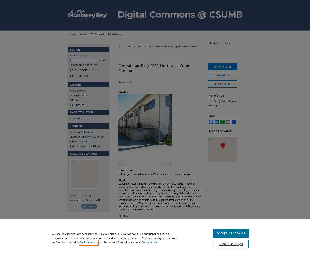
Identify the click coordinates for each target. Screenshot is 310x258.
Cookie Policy (150, 242)
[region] (155, 238)
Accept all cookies (231, 233)
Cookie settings (88, 242)
